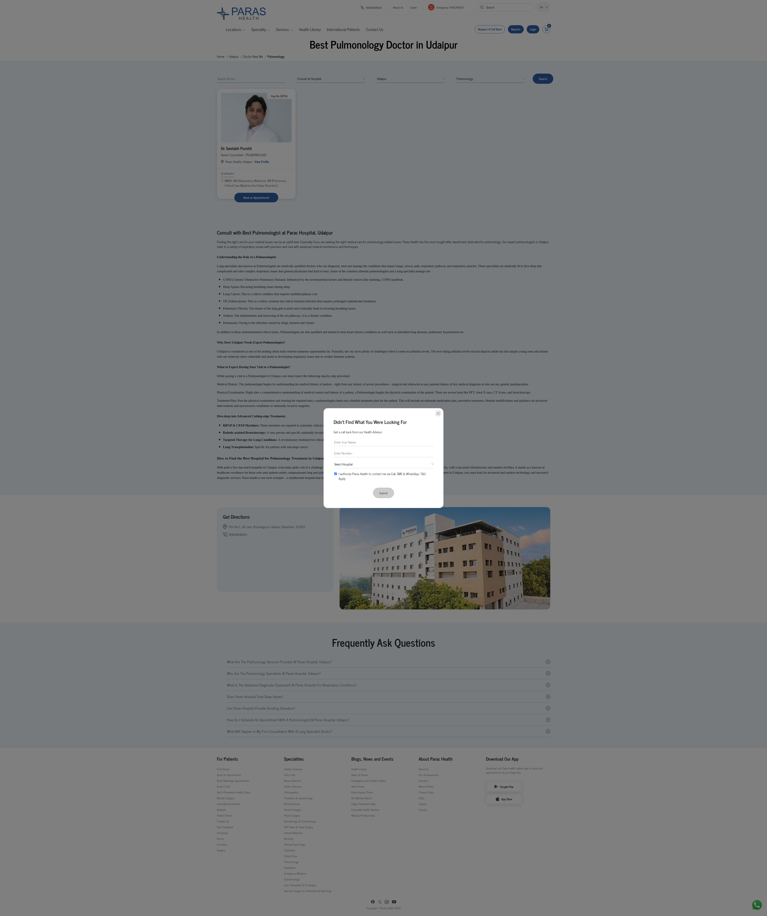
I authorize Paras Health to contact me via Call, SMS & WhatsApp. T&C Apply (382, 476)
